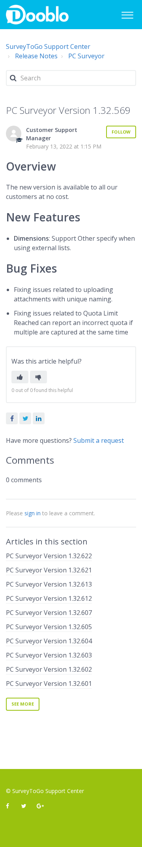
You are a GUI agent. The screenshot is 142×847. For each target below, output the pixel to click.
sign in (32, 513)
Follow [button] (121, 132)
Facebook (12, 418)
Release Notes (36, 56)
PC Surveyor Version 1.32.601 (49, 683)
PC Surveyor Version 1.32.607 (49, 612)
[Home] (37, 14)
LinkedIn (39, 418)
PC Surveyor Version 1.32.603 (49, 655)
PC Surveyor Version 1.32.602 (49, 669)
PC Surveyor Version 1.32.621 (49, 570)
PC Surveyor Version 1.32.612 (49, 598)
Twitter (25, 418)
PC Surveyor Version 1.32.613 (49, 584)
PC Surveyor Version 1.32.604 (49, 641)
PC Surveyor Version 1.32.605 (49, 626)
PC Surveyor (86, 56)
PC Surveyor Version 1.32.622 (49, 556)
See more (22, 704)
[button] (127, 14)
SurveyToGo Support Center (48, 46)
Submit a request (98, 440)
